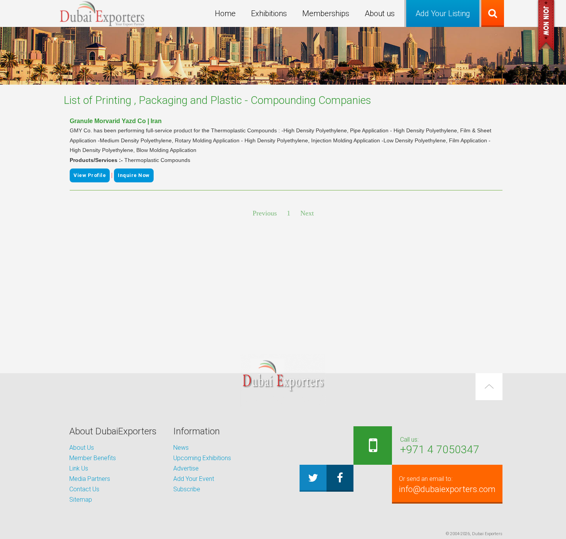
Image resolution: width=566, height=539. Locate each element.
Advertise (186, 468)
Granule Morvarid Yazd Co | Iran (116, 121)
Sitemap (80, 499)
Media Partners (89, 478)
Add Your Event (193, 478)
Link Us (78, 468)
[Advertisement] (283, 286)
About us (380, 13)
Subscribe (186, 489)
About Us (81, 447)
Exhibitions (269, 13)
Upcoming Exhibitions (202, 458)
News (181, 447)
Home (225, 13)
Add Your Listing (442, 13)
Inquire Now (134, 175)
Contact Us (84, 489)
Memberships (325, 13)
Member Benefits (92, 458)
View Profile (90, 175)
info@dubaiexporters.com (447, 484)
